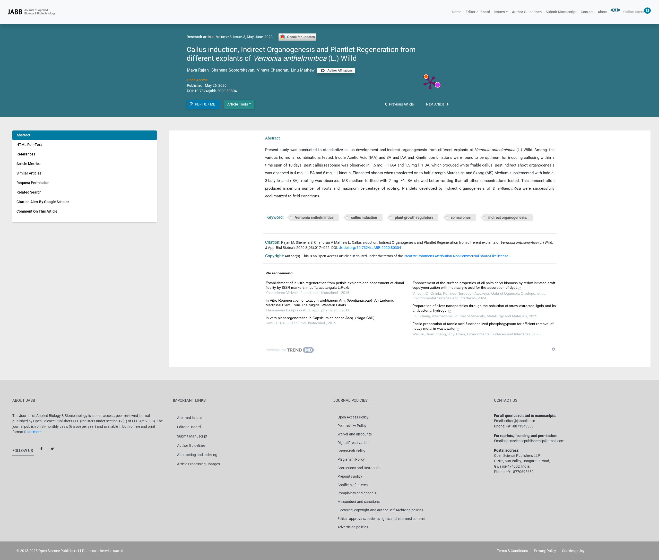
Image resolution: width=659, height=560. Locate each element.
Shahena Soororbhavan (232, 70)
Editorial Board (478, 12)
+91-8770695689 (520, 472)
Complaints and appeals (356, 493)
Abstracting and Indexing (197, 455)
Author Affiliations (340, 70)
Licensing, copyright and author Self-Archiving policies (380, 510)
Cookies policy (573, 551)
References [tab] (25, 154)
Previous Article (401, 104)
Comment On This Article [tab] (36, 211)
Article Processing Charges (198, 464)
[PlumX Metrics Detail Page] (430, 82)
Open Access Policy (352, 417)
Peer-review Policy (351, 426)
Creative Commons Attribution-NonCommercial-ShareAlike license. (456, 256)
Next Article (435, 104)
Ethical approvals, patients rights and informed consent (381, 519)
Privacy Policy (545, 551)
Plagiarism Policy (351, 459)
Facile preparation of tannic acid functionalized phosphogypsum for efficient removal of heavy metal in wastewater (482, 326)
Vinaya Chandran (272, 70)
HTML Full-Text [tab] (29, 145)
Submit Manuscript (561, 12)
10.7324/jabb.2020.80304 (215, 91)
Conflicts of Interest (353, 485)
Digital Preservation (353, 443)
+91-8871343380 (520, 426)
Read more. (33, 432)
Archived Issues (189, 418)
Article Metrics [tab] (28, 164)
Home (458, 12)
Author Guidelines (527, 12)
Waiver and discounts (354, 434)
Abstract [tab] (23, 135)
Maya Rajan (198, 70)
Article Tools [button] (237, 104)
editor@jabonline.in (519, 421)
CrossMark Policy (351, 451)
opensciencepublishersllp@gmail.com (534, 441)
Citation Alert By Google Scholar (42, 202)
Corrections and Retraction (358, 468)
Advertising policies (352, 527)
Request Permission (32, 183)
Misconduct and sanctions (358, 502)
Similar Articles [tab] (28, 173)
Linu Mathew (302, 70)
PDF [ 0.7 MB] (205, 104)
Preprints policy (349, 476)
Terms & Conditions (512, 551)
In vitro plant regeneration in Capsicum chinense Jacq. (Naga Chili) (320, 318)
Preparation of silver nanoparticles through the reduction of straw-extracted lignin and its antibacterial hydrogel (484, 308)
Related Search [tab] (28, 192)
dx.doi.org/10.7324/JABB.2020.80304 (370, 248)
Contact (587, 12)
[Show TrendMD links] (553, 349)
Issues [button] (499, 12)
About (603, 12)
